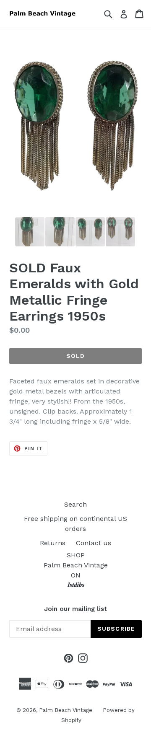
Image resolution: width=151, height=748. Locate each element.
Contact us (93, 543)
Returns (52, 543)
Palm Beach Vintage (65, 710)
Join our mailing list (75, 609)
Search (75, 504)
